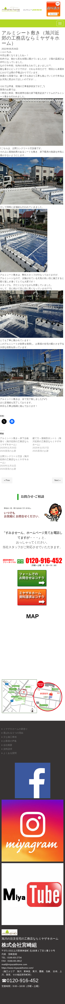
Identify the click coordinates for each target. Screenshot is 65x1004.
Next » (57, 480)
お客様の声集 (10, 741)
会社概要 (7, 745)
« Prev (7, 480)
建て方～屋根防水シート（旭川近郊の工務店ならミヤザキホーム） (46, 441)
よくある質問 (10, 753)
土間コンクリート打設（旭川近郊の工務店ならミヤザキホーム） (14, 459)
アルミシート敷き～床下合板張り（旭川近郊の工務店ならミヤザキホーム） (14, 441)
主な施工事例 (10, 737)
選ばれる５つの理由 (13, 733)
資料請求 (7, 749)
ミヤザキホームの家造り (15, 729)
